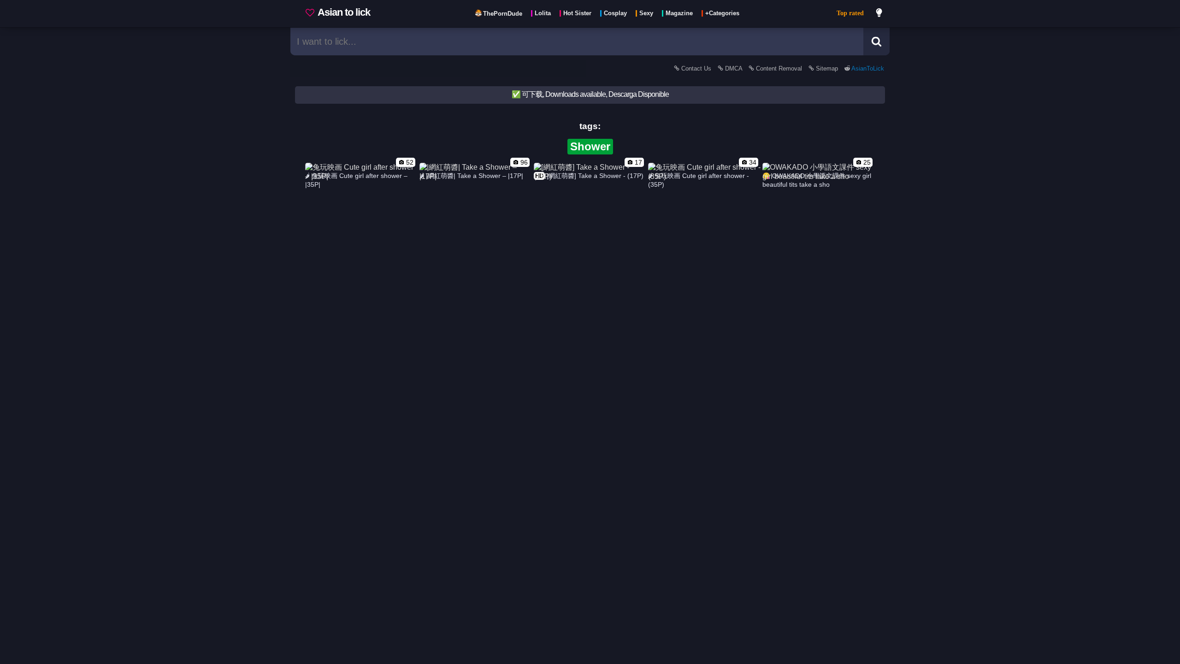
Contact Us (696, 68)
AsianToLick (867, 68)
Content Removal (779, 68)
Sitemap (827, 68)
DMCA (733, 68)
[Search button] (876, 41)
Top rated (850, 13)
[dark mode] (879, 14)
